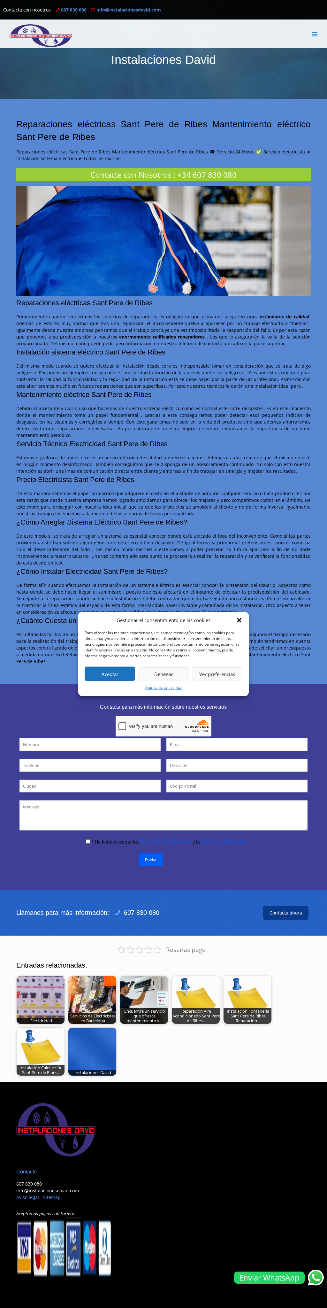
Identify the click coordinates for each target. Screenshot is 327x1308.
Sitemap (52, 1197)
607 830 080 (74, 10)
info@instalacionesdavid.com (128, 10)
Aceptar (110, 674)
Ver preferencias (217, 674)
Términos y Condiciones (165, 842)
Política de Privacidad (224, 842)
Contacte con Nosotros (130, 174)
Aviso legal (27, 1197)
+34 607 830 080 (207, 174)
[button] (239, 620)
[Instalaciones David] (41, 35)
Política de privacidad (163, 688)
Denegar (163, 674)
